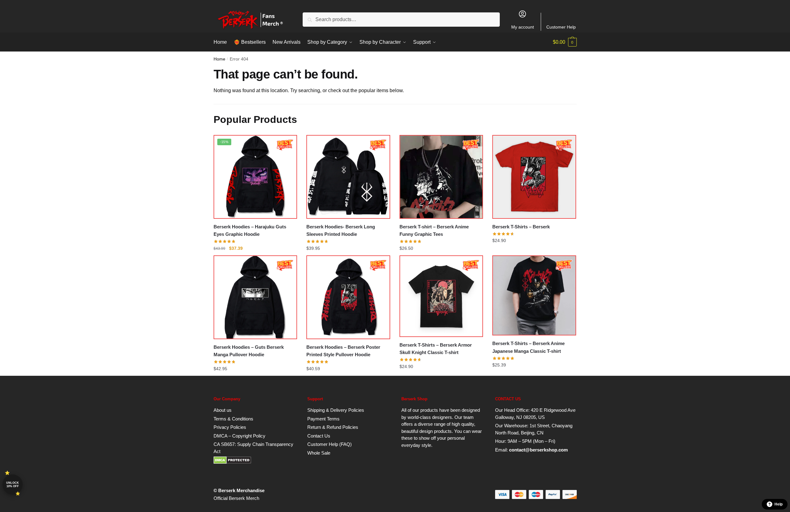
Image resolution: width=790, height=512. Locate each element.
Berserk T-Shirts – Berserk (521, 226)
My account (522, 27)
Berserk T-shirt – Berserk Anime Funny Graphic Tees (434, 230)
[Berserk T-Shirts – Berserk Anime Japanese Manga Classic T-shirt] (534, 295)
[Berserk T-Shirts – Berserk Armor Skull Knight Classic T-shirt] (441, 296)
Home (219, 59)
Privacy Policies (230, 427)
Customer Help (561, 27)
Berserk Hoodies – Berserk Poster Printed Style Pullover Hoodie (343, 350)
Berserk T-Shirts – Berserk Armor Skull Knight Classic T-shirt (436, 348)
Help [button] (778, 504)
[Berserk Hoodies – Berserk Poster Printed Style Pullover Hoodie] (348, 297)
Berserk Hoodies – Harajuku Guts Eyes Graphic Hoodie (250, 230)
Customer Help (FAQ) (329, 444)
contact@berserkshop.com (538, 449)
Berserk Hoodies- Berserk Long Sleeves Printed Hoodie (340, 230)
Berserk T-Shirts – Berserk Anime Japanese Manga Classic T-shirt (528, 347)
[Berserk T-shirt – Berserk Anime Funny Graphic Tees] (441, 177)
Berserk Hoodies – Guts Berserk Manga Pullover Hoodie (249, 350)
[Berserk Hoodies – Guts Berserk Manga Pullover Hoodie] (255, 297)
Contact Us (318, 435)
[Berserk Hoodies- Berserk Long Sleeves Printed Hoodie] (348, 177)
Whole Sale (318, 453)
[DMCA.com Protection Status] (232, 462)
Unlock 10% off (12, 484)
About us (223, 410)
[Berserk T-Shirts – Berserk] (534, 177)
